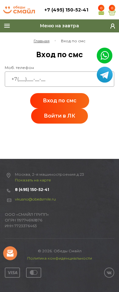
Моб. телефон (19, 67)
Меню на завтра (59, 26)
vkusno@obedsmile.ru (35, 199)
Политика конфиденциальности (59, 258)
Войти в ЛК (59, 116)
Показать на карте (33, 180)
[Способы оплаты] (23, 273)
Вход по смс (59, 101)
